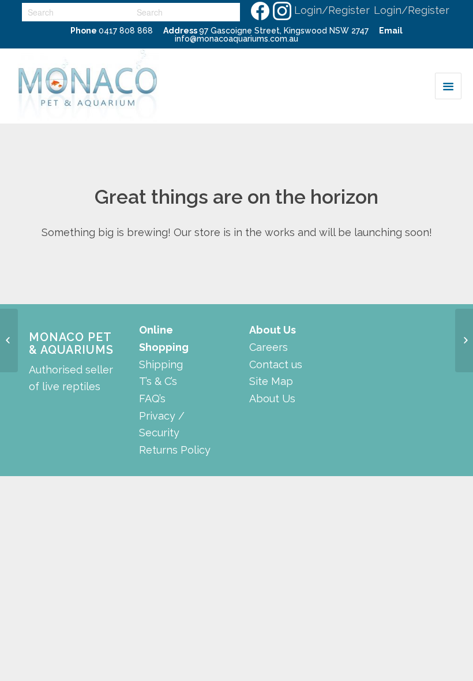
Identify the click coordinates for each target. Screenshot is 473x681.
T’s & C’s (158, 381)
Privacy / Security (162, 424)
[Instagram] (281, 10)
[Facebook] (259, 10)
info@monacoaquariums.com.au (236, 38)
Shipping (161, 364)
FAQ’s (152, 398)
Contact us (275, 364)
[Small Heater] (9, 340)
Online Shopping (164, 338)
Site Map (271, 381)
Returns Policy (175, 450)
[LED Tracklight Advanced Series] (464, 340)
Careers (268, 347)
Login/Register (332, 10)
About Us (272, 398)
